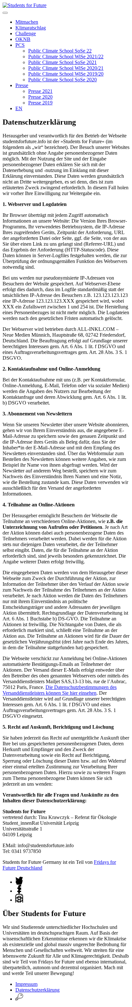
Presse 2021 (40, 91)
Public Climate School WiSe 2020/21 (65, 68)
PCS (20, 45)
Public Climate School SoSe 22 (60, 50)
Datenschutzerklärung (37, 990)
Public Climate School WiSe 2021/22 (65, 56)
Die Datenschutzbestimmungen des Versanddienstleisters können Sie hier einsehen (60, 690)
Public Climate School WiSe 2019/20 (65, 74)
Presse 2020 (40, 97)
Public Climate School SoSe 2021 (62, 62)
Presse (21, 85)
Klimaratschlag (30, 27)
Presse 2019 (40, 102)
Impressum (26, 984)
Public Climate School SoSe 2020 (62, 79)
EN (18, 108)
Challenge (25, 33)
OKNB (22, 39)
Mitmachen (26, 22)
